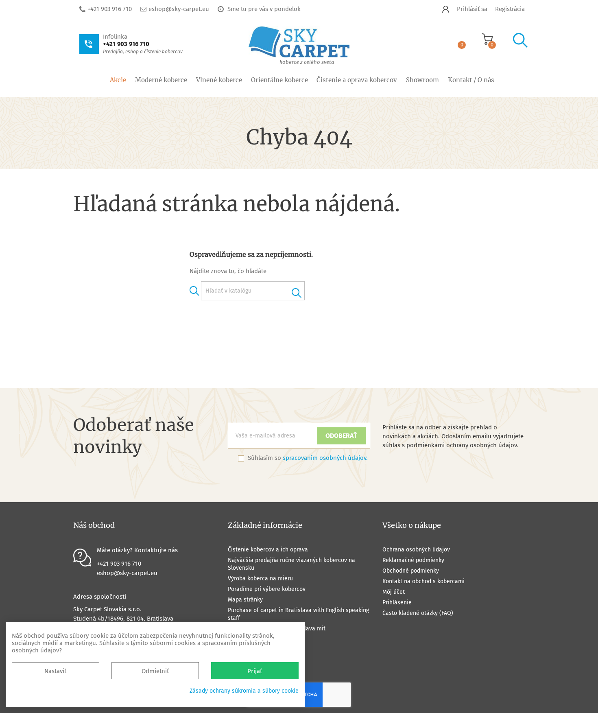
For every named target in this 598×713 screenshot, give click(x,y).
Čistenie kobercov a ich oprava (268, 549)
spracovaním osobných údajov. (325, 457)
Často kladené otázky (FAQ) (417, 613)
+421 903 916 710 (109, 9)
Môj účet (393, 591)
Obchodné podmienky (410, 570)
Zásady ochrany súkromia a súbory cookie (244, 690)
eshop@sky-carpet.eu (178, 9)
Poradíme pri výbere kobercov (267, 589)
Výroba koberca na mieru (260, 578)
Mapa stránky (245, 599)
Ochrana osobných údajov (416, 549)
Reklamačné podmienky (413, 560)
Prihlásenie (397, 602)
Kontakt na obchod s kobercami (423, 581)
